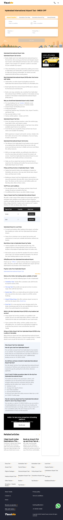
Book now (22, 425)
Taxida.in (22, 103)
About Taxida (8, 491)
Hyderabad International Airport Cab (14, 271)
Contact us (8, 495)
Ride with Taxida (9, 509)
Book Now (31, 214)
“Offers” (14, 261)
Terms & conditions (38, 495)
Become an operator (10, 505)
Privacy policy (36, 491)
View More (37, 273)
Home (6, 499)
